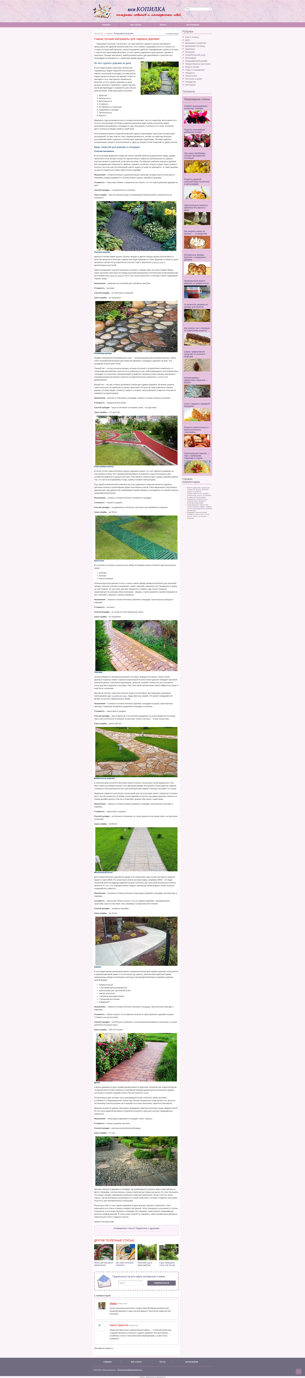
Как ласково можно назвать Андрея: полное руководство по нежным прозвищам (199, 507)
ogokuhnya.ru (151, 1377)
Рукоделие (190, 82)
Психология (191, 76)
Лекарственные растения (197, 64)
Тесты (163, 25)
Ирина (113, 1303)
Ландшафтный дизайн (196, 61)
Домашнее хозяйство (195, 43)
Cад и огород (191, 37)
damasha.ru (160, 1377)
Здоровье (190, 49)
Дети (187, 40)
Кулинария (190, 58)
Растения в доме (193, 79)
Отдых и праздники (194, 70)
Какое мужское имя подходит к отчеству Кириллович (197, 501)
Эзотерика (190, 85)
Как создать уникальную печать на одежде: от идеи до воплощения (199, 495)
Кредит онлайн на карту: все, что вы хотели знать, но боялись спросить (198, 515)
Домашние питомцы (195, 46)
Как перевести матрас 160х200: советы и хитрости (198, 489)
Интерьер (190, 52)
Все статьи (135, 25)
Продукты (190, 73)
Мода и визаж (192, 67)
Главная (106, 25)
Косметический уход (195, 55)
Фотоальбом (192, 25)
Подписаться (161, 1283)
